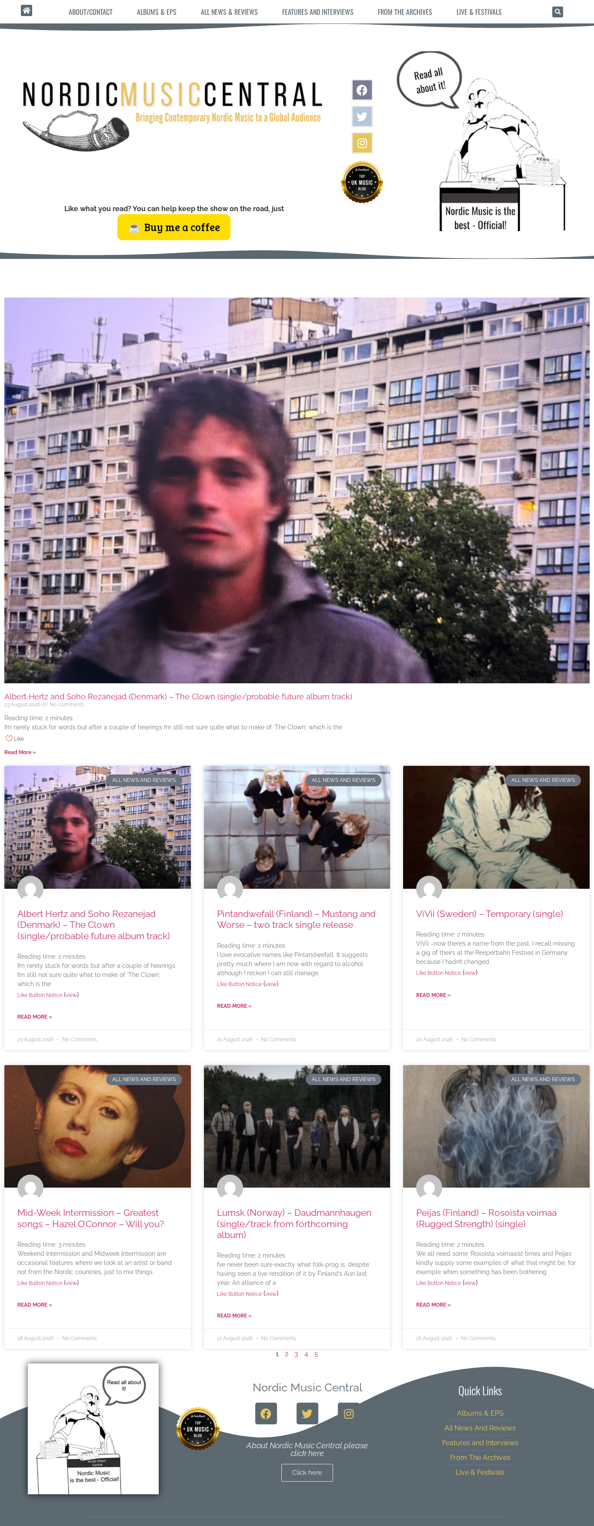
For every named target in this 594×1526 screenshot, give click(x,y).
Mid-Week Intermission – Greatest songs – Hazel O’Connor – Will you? (90, 1218)
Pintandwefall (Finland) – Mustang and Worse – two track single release (296, 919)
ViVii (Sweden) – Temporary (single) (489, 913)
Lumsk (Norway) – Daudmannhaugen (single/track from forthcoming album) (294, 1223)
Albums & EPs (157, 12)
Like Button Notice (39, 995)
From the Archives (405, 12)
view (71, 995)
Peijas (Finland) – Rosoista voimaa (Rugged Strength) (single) (486, 1218)
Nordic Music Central (307, 1387)
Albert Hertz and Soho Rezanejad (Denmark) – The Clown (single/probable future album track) (178, 696)
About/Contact (91, 12)
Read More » (20, 752)
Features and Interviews (318, 12)
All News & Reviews (229, 12)
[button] (557, 12)
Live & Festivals (479, 12)
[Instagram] (362, 143)
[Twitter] (362, 116)
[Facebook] (362, 90)
